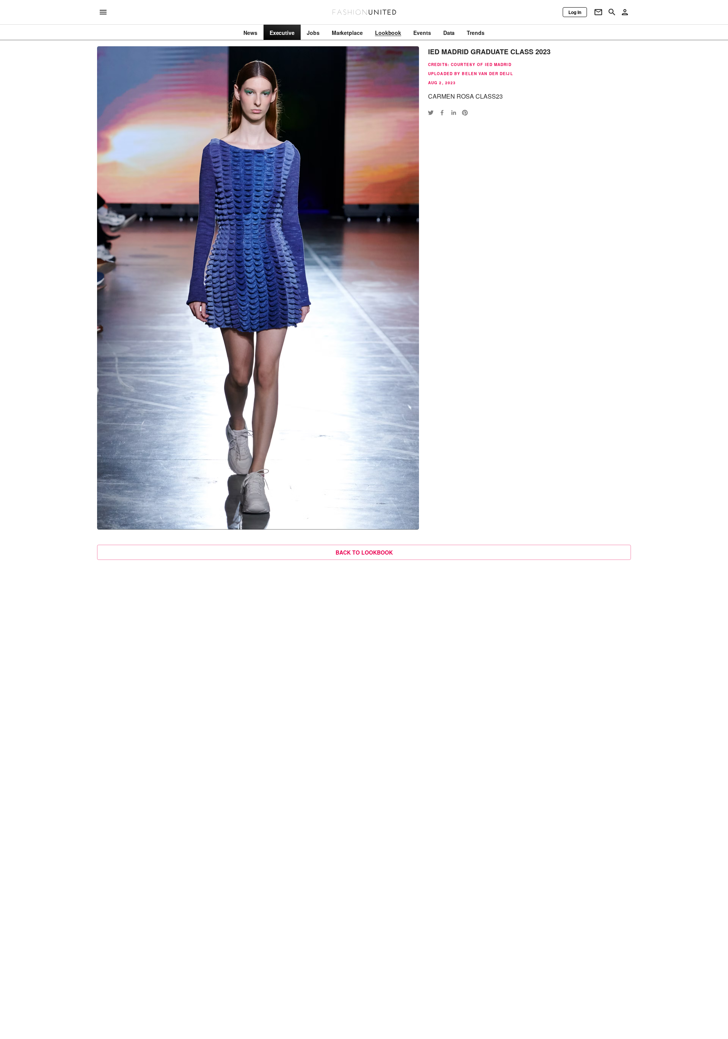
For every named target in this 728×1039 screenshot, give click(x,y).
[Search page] (612, 12)
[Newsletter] (598, 12)
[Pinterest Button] (465, 112)
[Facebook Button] (442, 112)
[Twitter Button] (430, 112)
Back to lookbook (364, 552)
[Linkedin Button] (453, 112)
